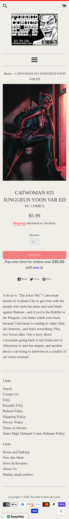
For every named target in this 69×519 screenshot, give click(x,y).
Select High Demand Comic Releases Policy (34, 433)
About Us (10, 469)
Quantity (35, 234)
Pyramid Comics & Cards (45, 496)
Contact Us (10, 394)
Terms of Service (14, 428)
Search (7, 389)
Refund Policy (13, 411)
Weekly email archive (18, 474)
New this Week (13, 458)
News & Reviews (15, 463)
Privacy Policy (13, 422)
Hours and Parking (16, 452)
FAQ (6, 400)
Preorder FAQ (13, 405)
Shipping (19, 223)
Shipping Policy (14, 417)
